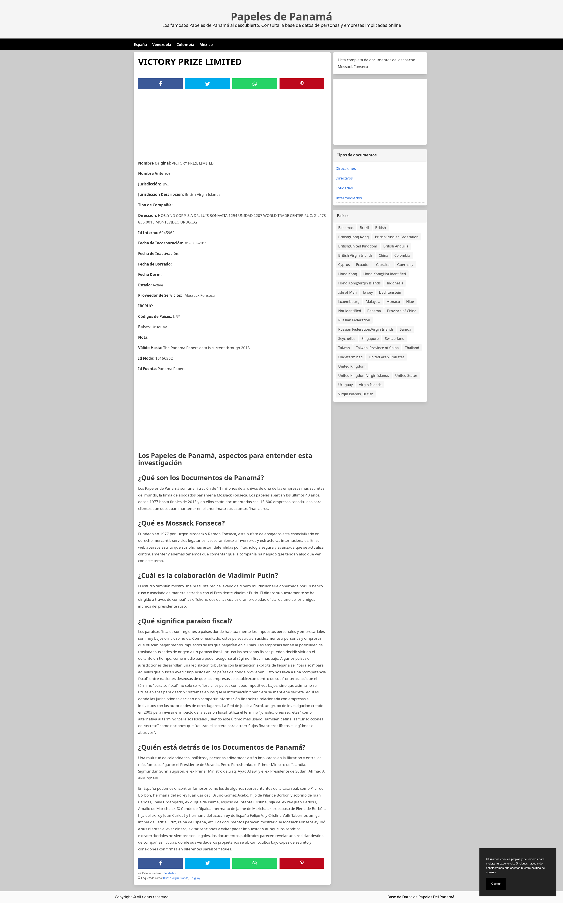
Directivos (344, 178)
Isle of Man (347, 292)
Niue (410, 301)
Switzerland (394, 338)
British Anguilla (395, 246)
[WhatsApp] (254, 83)
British (380, 227)
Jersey (368, 292)
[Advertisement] (232, 122)
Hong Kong (347, 273)
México (206, 44)
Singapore (370, 338)
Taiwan (344, 347)
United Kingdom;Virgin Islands (363, 375)
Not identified (349, 310)
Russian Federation (354, 320)
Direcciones (346, 168)
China (383, 255)
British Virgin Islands (175, 878)
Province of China (401, 310)
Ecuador (363, 264)
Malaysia (373, 301)
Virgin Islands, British (355, 394)
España (140, 44)
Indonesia (395, 283)
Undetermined (350, 357)
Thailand (412, 347)
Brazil (364, 227)
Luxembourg (349, 301)
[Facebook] (160, 83)
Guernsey (405, 264)
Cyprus (344, 264)
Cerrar (495, 883)
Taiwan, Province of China (377, 347)
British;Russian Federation (397, 236)
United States (406, 375)
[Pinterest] (301, 83)
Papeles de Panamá (281, 16)
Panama (374, 310)
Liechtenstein (390, 292)
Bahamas (346, 227)
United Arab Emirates (386, 357)
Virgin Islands (370, 384)
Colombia (185, 44)
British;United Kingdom (357, 246)
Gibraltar (383, 264)
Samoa (405, 329)
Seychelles (346, 338)
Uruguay (195, 878)
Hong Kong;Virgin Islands (359, 283)
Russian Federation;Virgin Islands (366, 329)
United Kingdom (352, 366)
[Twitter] (207, 83)
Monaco (393, 301)
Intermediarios (349, 197)
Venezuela (161, 44)
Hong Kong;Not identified (384, 273)
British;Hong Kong (353, 236)
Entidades (170, 873)
